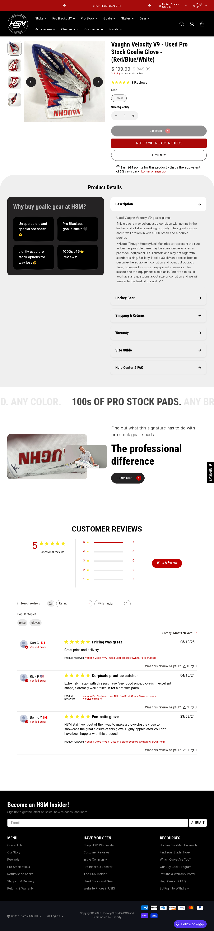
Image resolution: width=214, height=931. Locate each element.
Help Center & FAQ (173, 881)
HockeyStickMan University (179, 845)
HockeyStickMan (112, 913)
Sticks (39, 18)
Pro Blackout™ (62, 18)
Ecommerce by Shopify (107, 917)
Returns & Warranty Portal (177, 874)
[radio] (119, 98)
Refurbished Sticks (20, 874)
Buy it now (159, 155)
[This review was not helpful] (192, 666)
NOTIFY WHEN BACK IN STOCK (159, 143)
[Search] (181, 24)
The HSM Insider (95, 874)
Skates (126, 18)
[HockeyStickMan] (17, 23)
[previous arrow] (64, 6)
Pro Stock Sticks (18, 867)
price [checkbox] (22, 622)
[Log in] (191, 24)
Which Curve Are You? (175, 859)
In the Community (95, 859)
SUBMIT (198, 822)
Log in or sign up (153, 171)
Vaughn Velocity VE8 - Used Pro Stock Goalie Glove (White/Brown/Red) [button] (125, 741)
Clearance (68, 29)
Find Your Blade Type (175, 852)
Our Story (13, 852)
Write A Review (167, 562)
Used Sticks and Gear (98, 881)
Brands (113, 29)
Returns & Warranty (20, 888)
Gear (143, 18)
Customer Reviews (96, 852)
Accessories (43, 29)
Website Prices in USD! (99, 888)
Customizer (92, 29)
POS (126, 913)
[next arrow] (150, 6)
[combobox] (74, 603)
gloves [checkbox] (35, 622)
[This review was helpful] (184, 666)
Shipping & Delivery (20, 881)
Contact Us (14, 845)
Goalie (107, 18)
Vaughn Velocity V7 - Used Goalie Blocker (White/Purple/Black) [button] (120, 657)
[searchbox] (32, 603)
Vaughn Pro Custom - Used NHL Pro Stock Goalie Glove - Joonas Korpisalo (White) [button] (119, 697)
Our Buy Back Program (175, 867)
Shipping (116, 73)
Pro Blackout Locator (98, 867)
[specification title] (33, 229)
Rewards (13, 859)
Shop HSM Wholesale (99, 845)
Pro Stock (87, 18)
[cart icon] (202, 24)
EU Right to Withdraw (174, 888)
